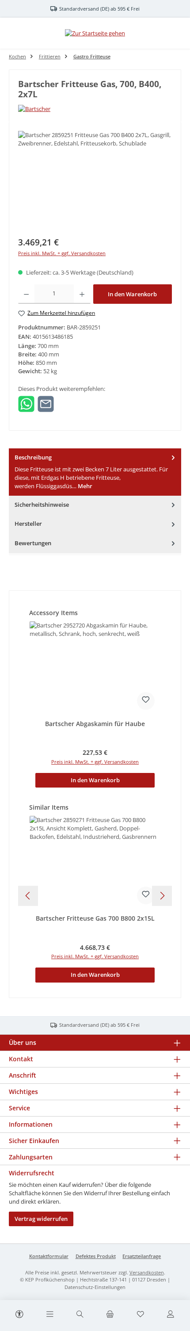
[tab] (95, 472)
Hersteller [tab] (28, 524)
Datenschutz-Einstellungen (95, 1287)
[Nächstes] (162, 896)
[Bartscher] (95, 109)
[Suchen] (80, 1314)
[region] (95, 180)
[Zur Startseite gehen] (95, 33)
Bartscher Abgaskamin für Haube (95, 724)
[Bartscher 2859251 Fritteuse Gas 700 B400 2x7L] (95, 180)
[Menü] (49, 1314)
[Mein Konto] (170, 1314)
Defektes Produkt (96, 1256)
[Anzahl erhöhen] (82, 294)
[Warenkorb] (110, 1314)
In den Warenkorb (132, 294)
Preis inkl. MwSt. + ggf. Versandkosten (62, 253)
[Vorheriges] (28, 896)
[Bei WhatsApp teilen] (26, 403)
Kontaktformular (48, 1256)
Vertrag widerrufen (41, 1219)
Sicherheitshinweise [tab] (42, 505)
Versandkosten (146, 1272)
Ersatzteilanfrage (141, 1256)
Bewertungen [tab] (33, 543)
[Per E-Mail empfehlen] (46, 403)
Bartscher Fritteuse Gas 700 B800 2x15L (95, 918)
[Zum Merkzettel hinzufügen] (146, 701)
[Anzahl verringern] (26, 294)
